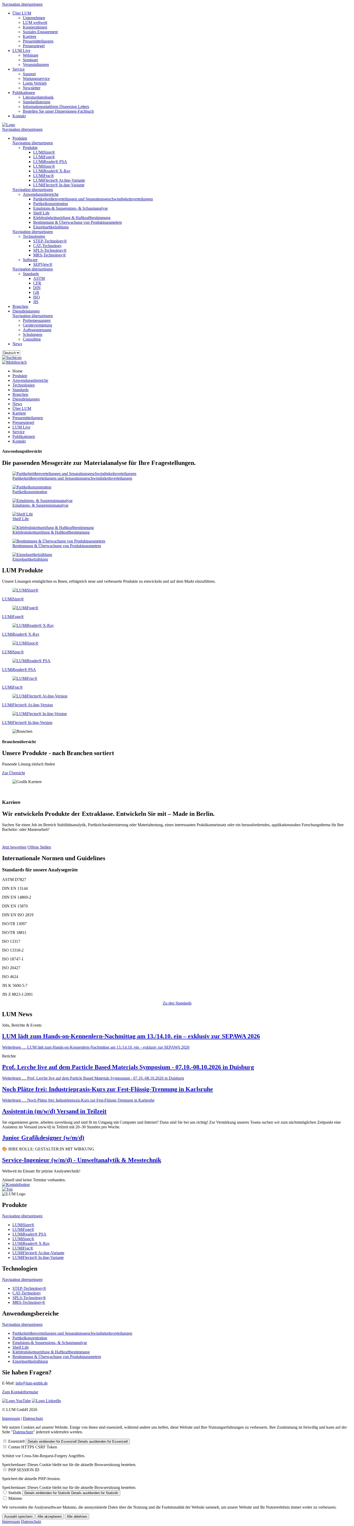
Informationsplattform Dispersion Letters (56, 106)
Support (29, 74)
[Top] (7, 1189)
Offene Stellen (39, 847)
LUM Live (21, 50)
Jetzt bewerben (14, 847)
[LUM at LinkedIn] (46, 1401)
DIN (37, 288)
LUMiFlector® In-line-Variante (58, 185)
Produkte (19, 138)
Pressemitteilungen (38, 41)
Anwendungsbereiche (41, 194)
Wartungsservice (36, 78)
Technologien (34, 236)
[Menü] (14, 362)
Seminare (30, 60)
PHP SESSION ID (23, 1470)
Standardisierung (36, 102)
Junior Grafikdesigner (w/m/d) (43, 1137)
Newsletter (31, 88)
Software (30, 259)
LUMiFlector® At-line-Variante (59, 180)
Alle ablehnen (77, 1516)
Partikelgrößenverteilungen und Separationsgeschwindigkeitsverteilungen (93, 199)
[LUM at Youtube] (16, 1401)
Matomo (15, 1498)
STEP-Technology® (50, 241)
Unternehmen (34, 18)
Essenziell (16, 1441)
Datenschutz (33, 1418)
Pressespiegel (34, 46)
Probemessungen (37, 320)
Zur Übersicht (13, 773)
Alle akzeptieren (50, 1516)
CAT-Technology (47, 245)
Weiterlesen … (95, 1047)
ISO (36, 297)
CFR (37, 283)
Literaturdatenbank (38, 97)
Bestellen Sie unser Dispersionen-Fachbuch (58, 111)
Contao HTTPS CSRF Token (32, 1447)
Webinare (30, 55)
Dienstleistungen (26, 311)
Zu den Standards (177, 1003)
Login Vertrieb (35, 83)
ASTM (39, 278)
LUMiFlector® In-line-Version (27, 722)
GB (36, 292)
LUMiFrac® (43, 175)
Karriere (29, 36)
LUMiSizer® (44, 152)
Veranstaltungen (36, 64)
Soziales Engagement (40, 32)
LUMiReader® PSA (50, 161)
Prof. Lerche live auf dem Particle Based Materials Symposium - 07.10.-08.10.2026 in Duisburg (128, 1067)
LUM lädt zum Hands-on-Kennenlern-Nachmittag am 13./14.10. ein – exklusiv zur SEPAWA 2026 (131, 1036)
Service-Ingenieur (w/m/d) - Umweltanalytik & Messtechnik (81, 1160)
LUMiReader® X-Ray (51, 171)
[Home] (8, 125)
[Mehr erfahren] (25, 590)
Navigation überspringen (22, 4)
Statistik (14, 1492)
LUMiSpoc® (44, 166)
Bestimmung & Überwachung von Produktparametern (77, 222)
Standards (31, 274)
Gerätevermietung (37, 325)
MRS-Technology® (49, 255)
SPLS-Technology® (50, 250)
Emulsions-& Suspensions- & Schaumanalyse (70, 208)
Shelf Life (41, 213)
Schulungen (32, 334)
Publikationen (23, 92)
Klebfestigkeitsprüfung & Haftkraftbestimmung (71, 217)
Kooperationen (35, 27)
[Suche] (12, 357)
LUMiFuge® (44, 157)
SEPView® (42, 264)
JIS (35, 302)
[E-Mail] (16, 1184)
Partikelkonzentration (50, 203)
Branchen (20, 306)
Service (18, 69)
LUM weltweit (35, 22)
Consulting (32, 339)
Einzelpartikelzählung (51, 227)
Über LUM (21, 13)
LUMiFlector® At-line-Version (27, 705)
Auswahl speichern (18, 1516)
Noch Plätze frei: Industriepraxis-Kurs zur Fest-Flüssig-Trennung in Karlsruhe (107, 1089)
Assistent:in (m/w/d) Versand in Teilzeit (54, 1111)
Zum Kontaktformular (20, 1392)
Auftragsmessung (37, 330)
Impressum (11, 1418)
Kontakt (19, 116)
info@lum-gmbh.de (32, 1383)
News (17, 344)
